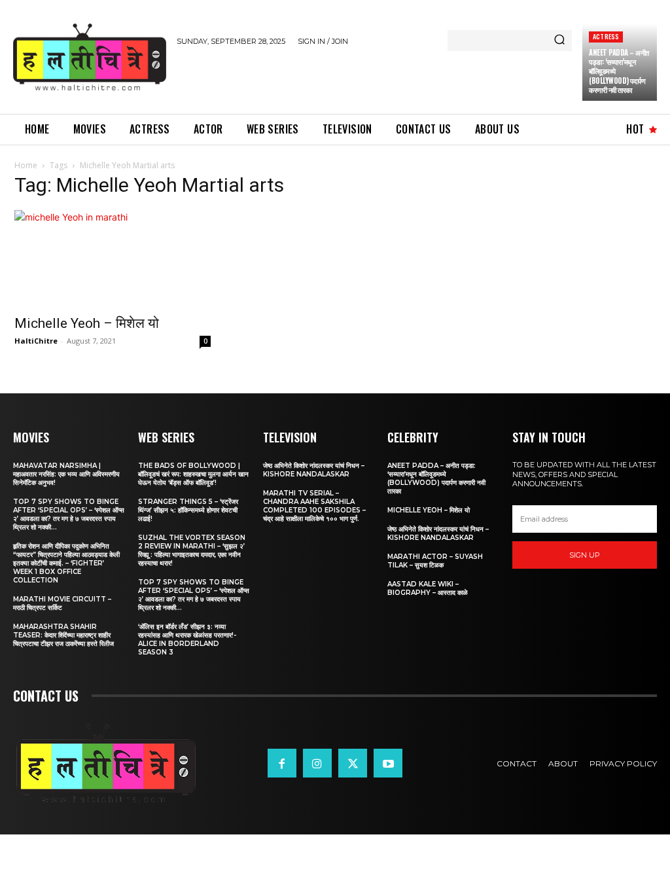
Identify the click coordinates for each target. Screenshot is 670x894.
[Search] (559, 40)
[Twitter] (352, 763)
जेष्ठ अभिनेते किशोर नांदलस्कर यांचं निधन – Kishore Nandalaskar (313, 469)
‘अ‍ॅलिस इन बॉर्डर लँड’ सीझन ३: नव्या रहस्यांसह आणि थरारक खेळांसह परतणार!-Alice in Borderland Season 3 (187, 639)
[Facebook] (282, 763)
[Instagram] (317, 763)
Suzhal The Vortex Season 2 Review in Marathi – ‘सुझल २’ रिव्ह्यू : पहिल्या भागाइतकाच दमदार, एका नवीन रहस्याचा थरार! (191, 550)
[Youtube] (388, 763)
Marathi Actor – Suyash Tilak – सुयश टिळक (435, 560)
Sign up (584, 555)
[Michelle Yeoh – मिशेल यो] (112, 258)
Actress (606, 36)
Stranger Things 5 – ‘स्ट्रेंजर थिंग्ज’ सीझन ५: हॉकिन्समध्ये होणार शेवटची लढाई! (188, 510)
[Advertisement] (330, 78)
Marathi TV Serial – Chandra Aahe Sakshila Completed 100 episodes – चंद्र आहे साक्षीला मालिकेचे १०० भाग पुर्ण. (314, 506)
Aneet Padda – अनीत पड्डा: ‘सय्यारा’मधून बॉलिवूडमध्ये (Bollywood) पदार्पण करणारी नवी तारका (436, 478)
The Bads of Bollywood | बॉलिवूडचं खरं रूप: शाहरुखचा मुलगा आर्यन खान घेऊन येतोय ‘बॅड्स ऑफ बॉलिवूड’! (193, 474)
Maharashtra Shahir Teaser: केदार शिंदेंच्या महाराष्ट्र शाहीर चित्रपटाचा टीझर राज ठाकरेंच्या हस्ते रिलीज (63, 635)
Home (25, 165)
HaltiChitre (36, 341)
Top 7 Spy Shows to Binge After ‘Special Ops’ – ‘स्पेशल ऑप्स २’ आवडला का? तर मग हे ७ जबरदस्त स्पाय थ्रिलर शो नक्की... (68, 514)
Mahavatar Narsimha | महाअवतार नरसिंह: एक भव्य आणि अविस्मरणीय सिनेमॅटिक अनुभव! (66, 474)
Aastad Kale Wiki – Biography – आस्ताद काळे (427, 588)
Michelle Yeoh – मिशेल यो (86, 323)
